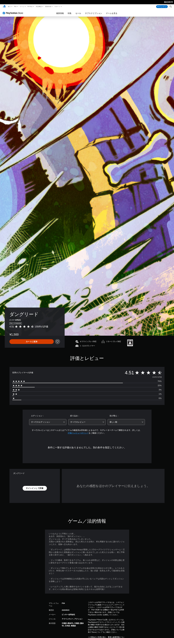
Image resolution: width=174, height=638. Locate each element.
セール (78, 13)
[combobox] (48, 422)
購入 (9, 6)
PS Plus (29, 6)
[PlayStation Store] (13, 13)
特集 (69, 13)
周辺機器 (39, 6)
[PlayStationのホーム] (4, 6)
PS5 (15, 6)
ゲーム (22, 6)
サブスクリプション (93, 13)
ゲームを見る (111, 13)
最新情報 (48, 6)
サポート (57, 6)
